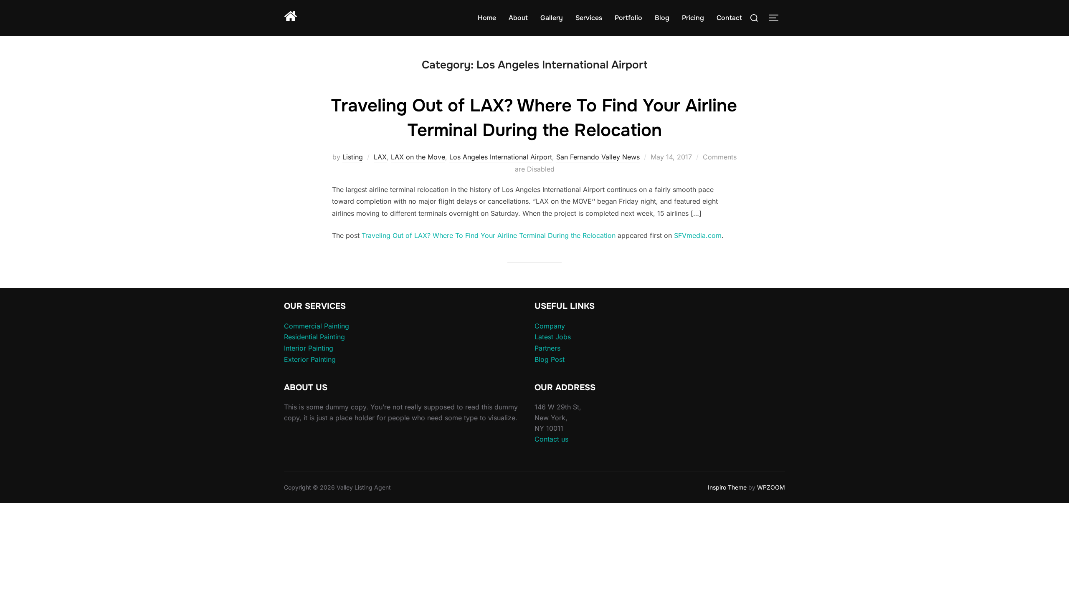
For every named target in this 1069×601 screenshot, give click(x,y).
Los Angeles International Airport (500, 157)
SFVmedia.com (698, 235)
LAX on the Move (418, 157)
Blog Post (549, 359)
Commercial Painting (316, 326)
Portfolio (628, 17)
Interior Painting (308, 348)
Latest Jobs (552, 337)
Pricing (693, 17)
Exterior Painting (310, 359)
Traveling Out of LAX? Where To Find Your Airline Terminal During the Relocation (489, 235)
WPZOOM (771, 487)
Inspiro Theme (727, 487)
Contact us (551, 439)
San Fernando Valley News (598, 157)
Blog (662, 17)
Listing (352, 157)
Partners (547, 348)
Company (549, 326)
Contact (729, 17)
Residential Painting (314, 337)
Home (487, 17)
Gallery (551, 17)
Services (588, 17)
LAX (380, 157)
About (518, 17)
